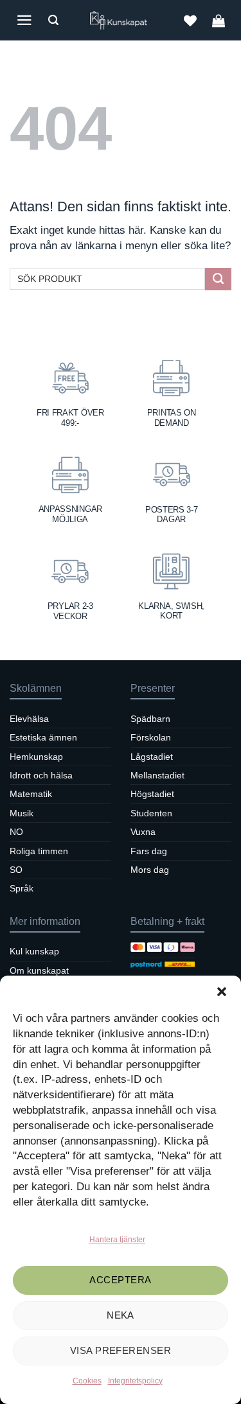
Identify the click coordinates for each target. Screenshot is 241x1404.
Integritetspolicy (135, 1380)
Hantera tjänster (117, 1239)
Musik (21, 813)
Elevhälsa (29, 719)
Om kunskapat (39, 970)
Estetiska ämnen (43, 737)
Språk (21, 888)
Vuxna (143, 832)
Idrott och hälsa (41, 775)
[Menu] (24, 20)
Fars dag (148, 851)
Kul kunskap (34, 951)
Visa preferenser (120, 1350)
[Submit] (218, 279)
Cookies (87, 1380)
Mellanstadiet (157, 775)
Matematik (31, 794)
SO (16, 869)
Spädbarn (150, 719)
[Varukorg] (218, 20)
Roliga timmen (39, 851)
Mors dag (149, 869)
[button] (221, 991)
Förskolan (150, 737)
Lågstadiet (151, 756)
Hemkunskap (36, 756)
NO (16, 832)
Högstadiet (152, 794)
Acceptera (120, 1279)
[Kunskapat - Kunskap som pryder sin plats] (121, 20)
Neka (120, 1315)
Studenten (151, 813)
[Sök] (53, 20)
